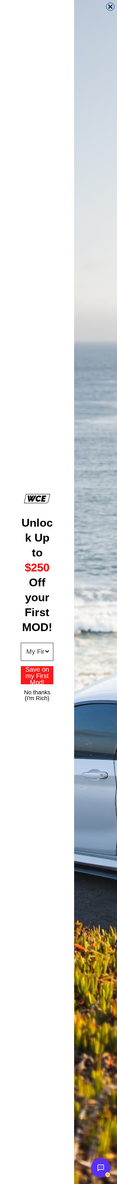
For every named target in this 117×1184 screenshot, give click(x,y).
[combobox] (35, 652)
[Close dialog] (110, 7)
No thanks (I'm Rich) (37, 692)
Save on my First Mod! (37, 675)
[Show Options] (47, 652)
